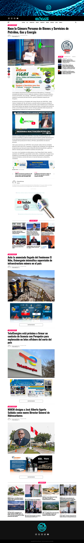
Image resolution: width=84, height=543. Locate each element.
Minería (47, 22)
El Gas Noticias (15, 36)
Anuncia (60, 22)
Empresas (52, 22)
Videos (56, 22)
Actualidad (21, 169)
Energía (37, 22)
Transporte (42, 22)
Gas (27, 22)
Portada (23, 22)
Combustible (32, 22)
